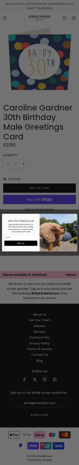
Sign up (20, 243)
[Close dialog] (74, 216)
